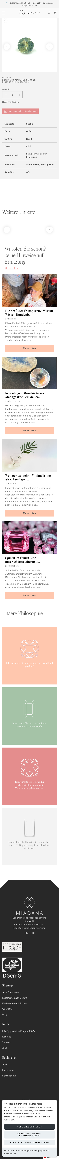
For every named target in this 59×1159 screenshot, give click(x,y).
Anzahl (5, 89)
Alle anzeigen (11, 268)
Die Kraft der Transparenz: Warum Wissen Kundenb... (29, 312)
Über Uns (7, 1009)
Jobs (4, 1048)
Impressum (8, 1070)
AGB (5, 1064)
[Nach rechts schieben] (49, 46)
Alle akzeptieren (29, 1126)
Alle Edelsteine (10, 992)
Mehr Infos (29, 348)
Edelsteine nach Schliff (14, 997)
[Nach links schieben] (7, 46)
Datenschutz (9, 1075)
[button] (3, 13)
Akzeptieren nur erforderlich (29, 1134)
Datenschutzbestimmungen (17, 1150)
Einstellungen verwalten (29, 1142)
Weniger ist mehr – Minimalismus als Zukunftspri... (28, 477)
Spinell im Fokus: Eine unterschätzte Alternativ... (23, 560)
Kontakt (6, 1036)
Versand (6, 1042)
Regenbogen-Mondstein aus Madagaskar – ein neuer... (24, 395)
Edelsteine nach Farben (14, 1003)
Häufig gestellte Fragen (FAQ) (18, 1031)
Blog (5, 1014)
